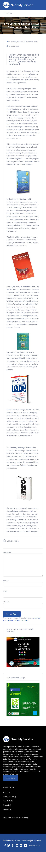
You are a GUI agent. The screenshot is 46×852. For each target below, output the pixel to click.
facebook (5, 845)
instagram (17, 845)
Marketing (7, 805)
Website (6, 602)
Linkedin (21, 845)
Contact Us (7, 809)
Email (5, 591)
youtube (25, 845)
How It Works (8, 801)
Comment (7, 552)
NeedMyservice (17, 42)
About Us (6, 792)
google (13, 845)
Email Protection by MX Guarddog (15, 818)
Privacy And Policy (9, 796)
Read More (10, 778)
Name (6, 581)
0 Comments (14, 46)
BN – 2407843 (34, 845)
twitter (8, 845)
